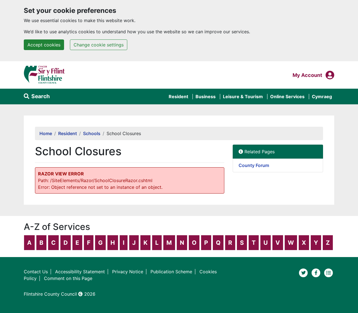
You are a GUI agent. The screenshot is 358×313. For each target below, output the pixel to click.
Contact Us (36, 271)
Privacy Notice (127, 271)
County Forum (254, 165)
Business (206, 96)
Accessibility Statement (80, 271)
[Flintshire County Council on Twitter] (304, 272)
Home (45, 133)
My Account (307, 75)
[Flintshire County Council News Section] (328, 272)
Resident (178, 96)
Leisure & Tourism (243, 96)
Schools (91, 133)
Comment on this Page (68, 278)
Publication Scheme (171, 271)
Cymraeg (322, 96)
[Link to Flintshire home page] (44, 74)
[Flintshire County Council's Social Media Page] (316, 272)
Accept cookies (43, 45)
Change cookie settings (99, 45)
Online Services (287, 96)
